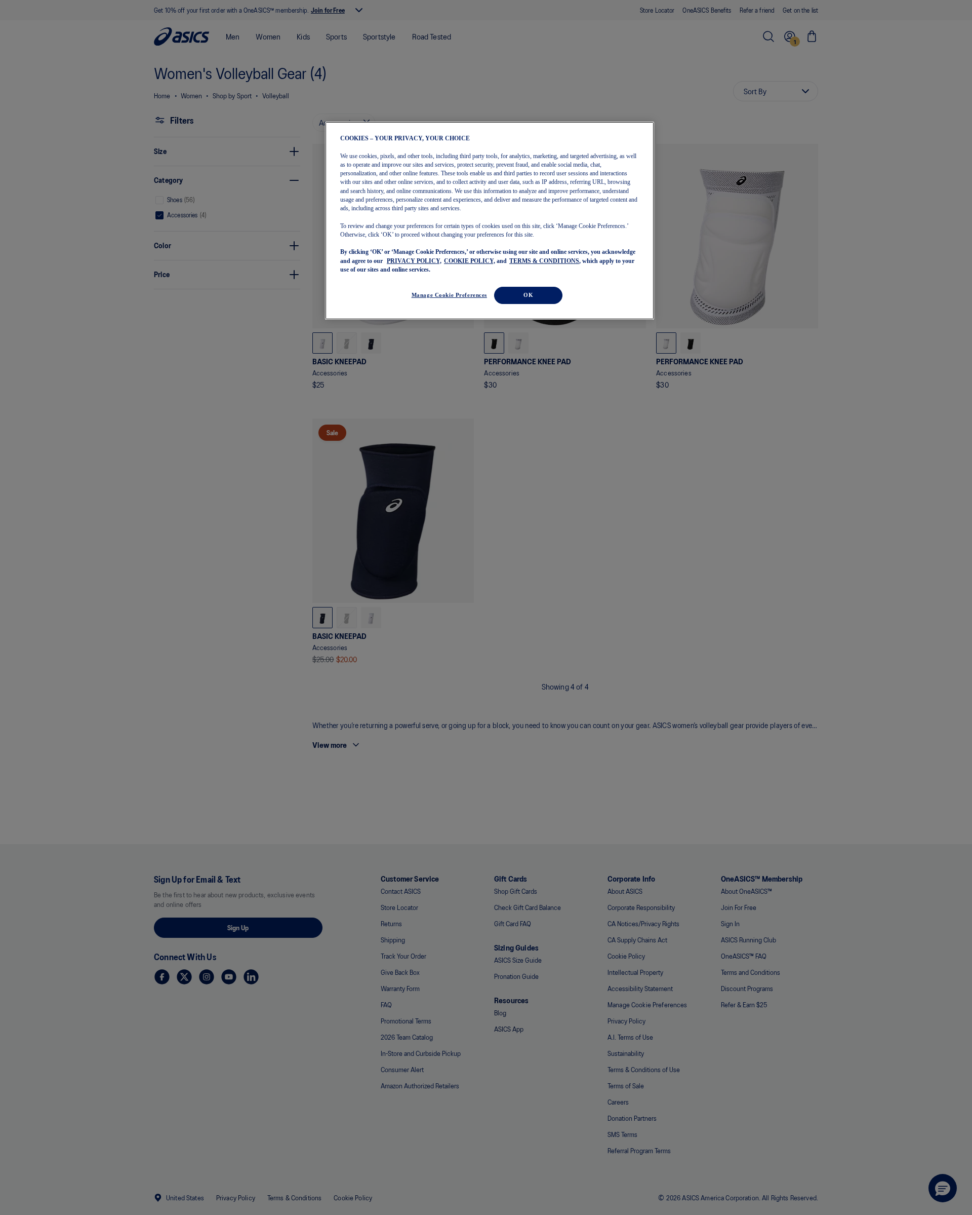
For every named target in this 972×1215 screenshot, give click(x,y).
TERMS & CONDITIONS (544, 260)
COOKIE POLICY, (469, 260)
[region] (489, 221)
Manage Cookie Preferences (449, 295)
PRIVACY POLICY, (414, 260)
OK (528, 295)
